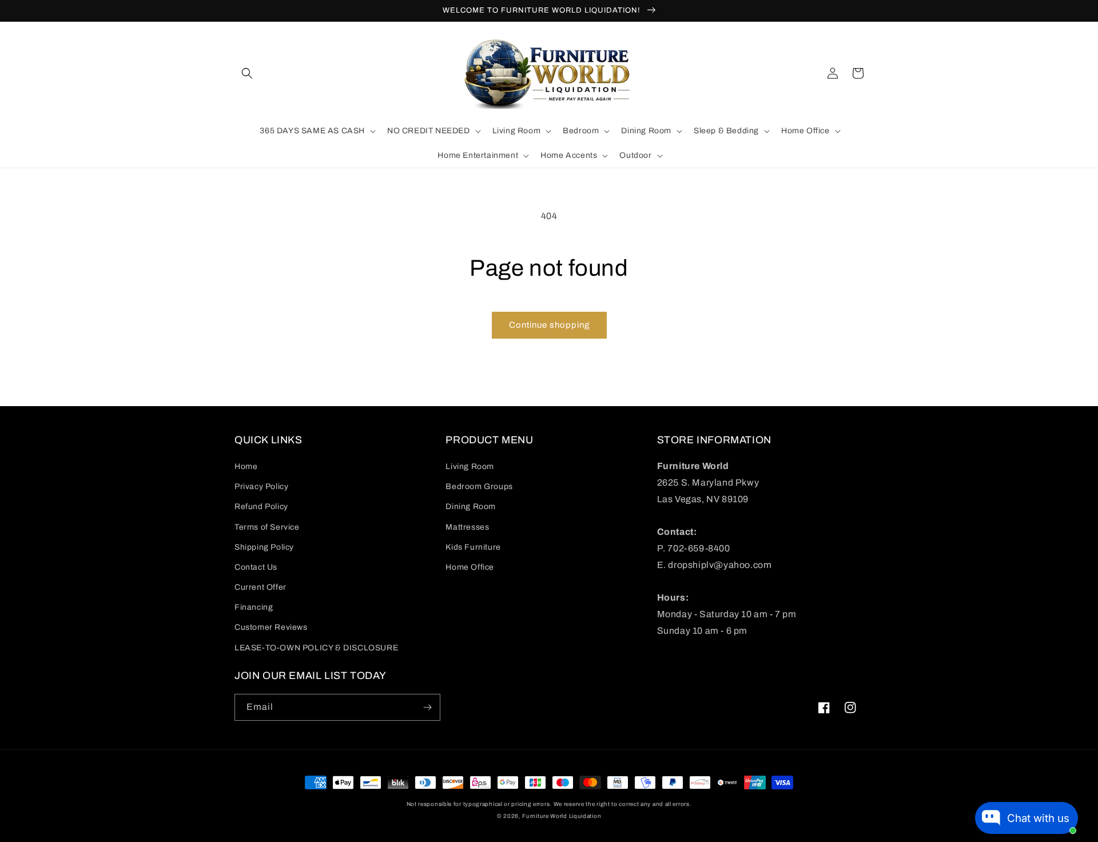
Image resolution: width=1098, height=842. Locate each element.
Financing (253, 607)
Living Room (469, 466)
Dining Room (470, 506)
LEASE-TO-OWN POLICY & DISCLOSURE (316, 648)
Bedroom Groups (478, 486)
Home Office (469, 567)
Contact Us (255, 567)
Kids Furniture (472, 547)
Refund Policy (261, 506)
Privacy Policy (261, 486)
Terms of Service (267, 527)
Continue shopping (549, 324)
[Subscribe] (427, 707)
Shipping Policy (264, 547)
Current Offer (260, 587)
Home (245, 466)
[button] (247, 73)
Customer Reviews (271, 627)
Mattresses (467, 527)
